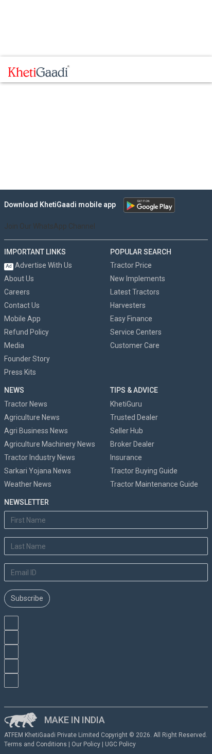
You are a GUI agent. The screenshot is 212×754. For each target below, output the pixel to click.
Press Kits (20, 372)
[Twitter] (11, 666)
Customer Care (135, 345)
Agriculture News (32, 417)
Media (14, 345)
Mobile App (22, 319)
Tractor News (25, 404)
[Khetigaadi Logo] (39, 71)
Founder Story (27, 359)
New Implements (137, 278)
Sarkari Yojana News (37, 471)
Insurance (126, 457)
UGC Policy (120, 744)
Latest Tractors (135, 292)
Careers (17, 292)
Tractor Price (131, 265)
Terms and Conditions (35, 744)
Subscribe (27, 598)
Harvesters (128, 305)
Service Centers (136, 332)
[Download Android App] (149, 205)
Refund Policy (26, 332)
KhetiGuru (126, 404)
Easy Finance (131, 319)
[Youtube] (11, 623)
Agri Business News (36, 431)
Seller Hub (126, 431)
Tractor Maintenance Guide (154, 484)
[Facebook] (11, 637)
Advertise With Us (39, 265)
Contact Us (22, 305)
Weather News (27, 484)
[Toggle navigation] (91, 71)
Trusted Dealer (134, 417)
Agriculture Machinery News (49, 444)
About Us (19, 278)
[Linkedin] (11, 680)
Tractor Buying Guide (144, 471)
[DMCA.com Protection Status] (56, 693)
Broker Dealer (132, 444)
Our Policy (86, 744)
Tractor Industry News (39, 457)
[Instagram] (11, 652)
